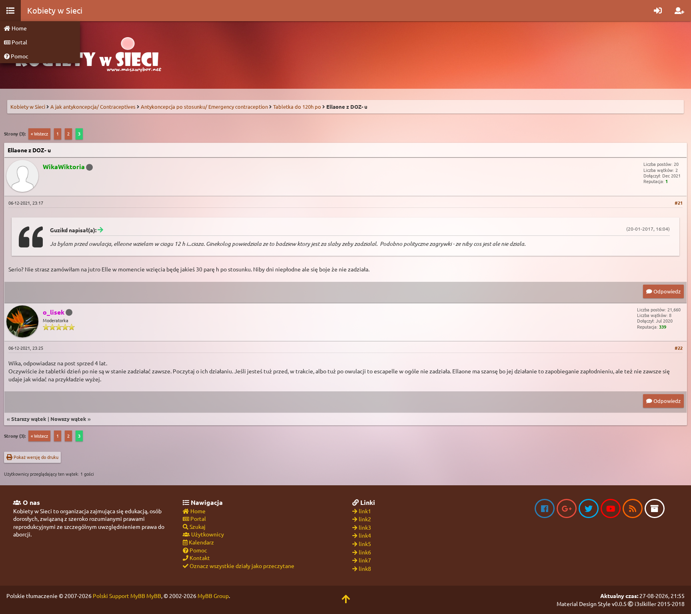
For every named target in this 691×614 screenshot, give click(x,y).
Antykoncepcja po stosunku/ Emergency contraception (204, 106)
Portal (18, 42)
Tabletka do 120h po (297, 106)
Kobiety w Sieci (27, 106)
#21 (679, 202)
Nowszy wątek (68, 418)
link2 (365, 518)
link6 (365, 552)
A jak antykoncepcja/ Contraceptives (93, 106)
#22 (679, 348)
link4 (365, 535)
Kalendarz (201, 542)
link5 (365, 543)
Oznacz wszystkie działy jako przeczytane (241, 565)
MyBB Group (213, 595)
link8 (365, 568)
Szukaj (197, 526)
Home (18, 28)
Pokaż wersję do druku (35, 457)
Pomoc (19, 56)
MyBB (153, 595)
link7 (365, 560)
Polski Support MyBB (119, 595)
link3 (365, 527)
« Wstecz (39, 133)
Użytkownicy (207, 534)
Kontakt (199, 557)
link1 (365, 510)
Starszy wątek (28, 418)
